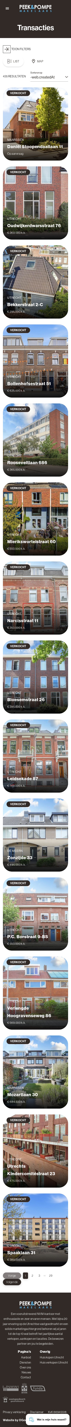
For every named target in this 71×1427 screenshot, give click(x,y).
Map (40, 61)
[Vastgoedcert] (14, 1399)
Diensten (25, 1362)
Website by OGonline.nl (19, 1420)
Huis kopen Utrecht (52, 1357)
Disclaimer (37, 1412)
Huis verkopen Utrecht (54, 1362)
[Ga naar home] (35, 8)
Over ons (25, 1367)
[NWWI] (11, 1388)
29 (50, 1275)
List (16, 61)
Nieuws (26, 1372)
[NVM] (24, 1388)
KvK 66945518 (57, 1412)
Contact (26, 1377)
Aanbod (26, 1357)
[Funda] (38, 1388)
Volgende (12, 1282)
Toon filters (21, 49)
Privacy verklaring (14, 1412)
